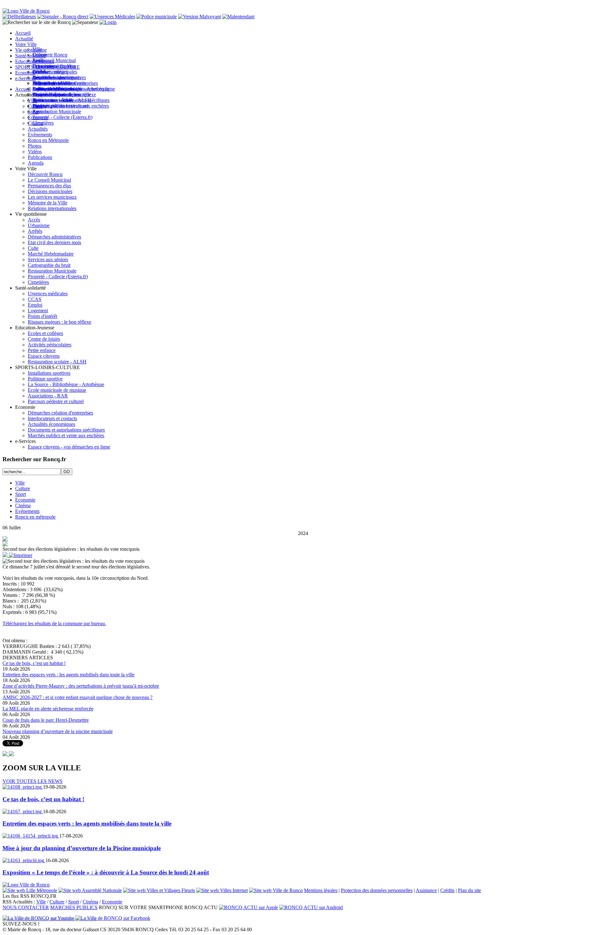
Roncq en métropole (35, 517)
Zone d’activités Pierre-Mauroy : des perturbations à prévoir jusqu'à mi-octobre (81, 686)
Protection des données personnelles (377, 890)
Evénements (27, 511)
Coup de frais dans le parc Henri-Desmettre (46, 720)
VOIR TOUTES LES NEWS (32, 781)
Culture (22, 488)
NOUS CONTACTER (26, 907)
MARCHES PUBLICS (74, 907)
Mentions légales (320, 890)
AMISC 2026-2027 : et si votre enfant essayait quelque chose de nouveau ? (77, 697)
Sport (20, 494)
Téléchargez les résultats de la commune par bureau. (54, 623)
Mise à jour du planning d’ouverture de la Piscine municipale (82, 848)
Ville (20, 482)
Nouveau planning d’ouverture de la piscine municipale (58, 731)
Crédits (447, 890)
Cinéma (23, 505)
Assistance (426, 890)
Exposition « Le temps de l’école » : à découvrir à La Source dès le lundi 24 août (106, 872)
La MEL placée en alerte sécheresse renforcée (48, 708)
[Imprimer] (20, 555)
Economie (25, 500)
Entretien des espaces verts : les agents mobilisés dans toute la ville (68, 674)
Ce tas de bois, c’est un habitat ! (34, 663)
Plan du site (469, 890)
